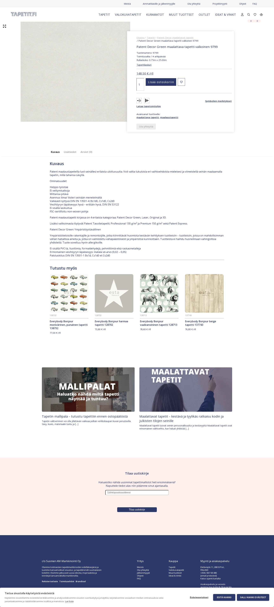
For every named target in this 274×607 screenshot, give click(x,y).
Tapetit (104, 14)
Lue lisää (69, 601)
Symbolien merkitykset (218, 101)
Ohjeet (242, 3)
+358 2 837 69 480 (208, 572)
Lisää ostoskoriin (161, 82)
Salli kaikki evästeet (253, 597)
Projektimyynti (219, 3)
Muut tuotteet (181, 14)
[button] (181, 82)
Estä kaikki (224, 597)
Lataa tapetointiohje (149, 106)
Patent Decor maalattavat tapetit (175, 37)
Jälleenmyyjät (143, 572)
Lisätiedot (70, 152)
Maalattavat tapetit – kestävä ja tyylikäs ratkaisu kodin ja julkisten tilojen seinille (181, 418)
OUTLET (204, 14)
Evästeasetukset (199, 597)
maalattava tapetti (148, 117)
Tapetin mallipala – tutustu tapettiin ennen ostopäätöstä (85, 416)
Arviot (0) (86, 152)
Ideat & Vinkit (225, 14)
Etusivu (140, 37)
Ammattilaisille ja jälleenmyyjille (159, 3)
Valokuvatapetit (128, 14)
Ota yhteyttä (193, 3)
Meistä (127, 3)
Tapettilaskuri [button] (144, 64)
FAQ (254, 3)
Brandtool (81, 581)
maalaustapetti (169, 117)
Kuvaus (55, 152)
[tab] (56, 152)
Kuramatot (155, 14)
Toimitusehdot (66, 581)
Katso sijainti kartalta (210, 578)
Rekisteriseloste (50, 581)
